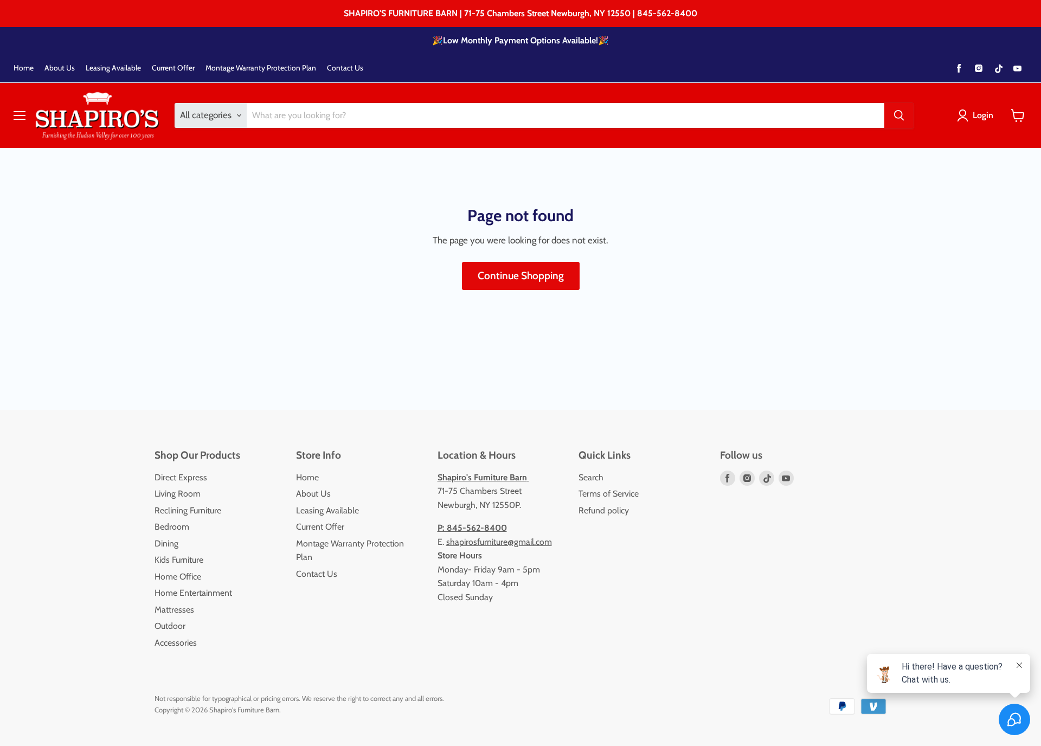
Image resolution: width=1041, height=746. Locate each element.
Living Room (178, 493)
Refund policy (604, 510)
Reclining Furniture (188, 510)
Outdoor (170, 626)
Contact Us (345, 68)
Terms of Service (609, 493)
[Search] (899, 115)
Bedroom (172, 527)
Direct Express (181, 477)
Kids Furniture (179, 560)
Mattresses (174, 609)
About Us (59, 68)
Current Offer (173, 68)
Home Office (178, 576)
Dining (166, 543)
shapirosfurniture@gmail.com (499, 542)
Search (591, 477)
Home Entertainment (193, 593)
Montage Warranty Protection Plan (260, 68)
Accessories (176, 643)
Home (24, 68)
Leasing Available (113, 68)
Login (983, 115)
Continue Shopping (521, 275)
